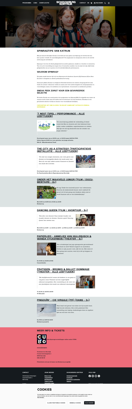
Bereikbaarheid (48, 379)
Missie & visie (48, 376)
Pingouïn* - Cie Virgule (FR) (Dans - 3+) (63, 300)
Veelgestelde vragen (49, 383)
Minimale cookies (75, 402)
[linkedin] (99, 376)
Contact (83, 3)
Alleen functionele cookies (56, 402)
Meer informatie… (41, 397)
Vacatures (69, 381)
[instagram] (93, 376)
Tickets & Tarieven (49, 381)
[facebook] (90, 376)
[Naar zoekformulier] (105, 3)
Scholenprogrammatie (72, 376)
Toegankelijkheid (49, 377)
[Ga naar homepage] (65, 3)
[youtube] (96, 376)
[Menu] (109, 3)
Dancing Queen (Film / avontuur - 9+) (62, 210)
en (88, 3)
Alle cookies (89, 402)
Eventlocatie (69, 377)
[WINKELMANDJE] (91, 3)
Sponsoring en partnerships (73, 379)
